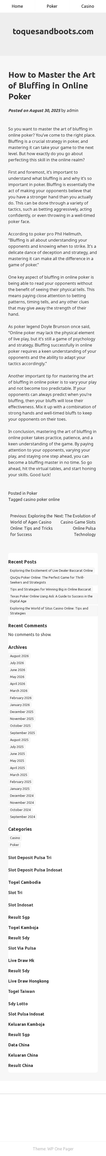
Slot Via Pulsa (22, 948)
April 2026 (17, 683)
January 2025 (20, 788)
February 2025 (20, 781)
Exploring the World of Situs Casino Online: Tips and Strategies (49, 610)
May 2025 (17, 760)
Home (17, 6)
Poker (52, 6)
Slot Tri (15, 892)
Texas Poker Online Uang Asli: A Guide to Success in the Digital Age (51, 598)
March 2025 (18, 774)
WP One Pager (60, 1148)
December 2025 (21, 711)
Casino (87, 6)
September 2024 (22, 816)
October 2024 (20, 809)
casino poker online (41, 499)
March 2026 (18, 690)
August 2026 (19, 656)
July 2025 (17, 746)
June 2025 (17, 753)
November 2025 (22, 718)
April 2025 (17, 768)
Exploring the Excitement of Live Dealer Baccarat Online (51, 570)
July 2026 (17, 663)
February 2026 (20, 698)
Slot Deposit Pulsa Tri (29, 857)
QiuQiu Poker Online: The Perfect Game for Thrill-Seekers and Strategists (47, 580)
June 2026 (17, 670)
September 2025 (22, 733)
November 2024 (22, 802)
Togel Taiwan (21, 991)
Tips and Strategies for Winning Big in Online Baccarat (50, 589)
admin (72, 110)
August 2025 (19, 740)
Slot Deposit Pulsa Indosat (35, 870)
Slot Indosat (20, 905)
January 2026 (20, 705)
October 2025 (20, 725)
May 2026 (17, 676)
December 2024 (21, 795)
